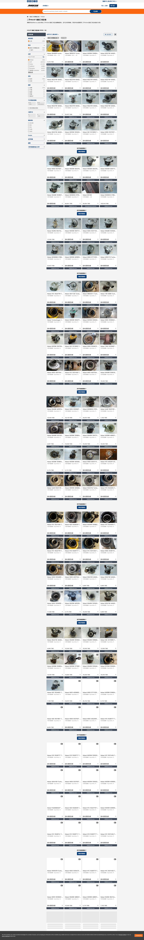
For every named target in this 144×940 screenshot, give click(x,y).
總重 (29, 143)
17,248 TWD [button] (50, 612)
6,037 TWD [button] (50, 444)
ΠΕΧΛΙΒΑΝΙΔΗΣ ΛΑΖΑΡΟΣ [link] (90, 206)
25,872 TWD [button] (68, 114)
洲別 (29, 76)
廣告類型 (30, 38)
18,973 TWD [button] (68, 701)
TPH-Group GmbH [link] (73, 64)
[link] (55, 46)
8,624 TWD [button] (50, 727)
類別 (29, 45)
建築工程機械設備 (34, 16)
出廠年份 (30, 112)
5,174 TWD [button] (50, 470)
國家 (29, 85)
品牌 (29, 54)
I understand (139, 935)
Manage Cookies (122, 934)
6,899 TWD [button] (86, 585)
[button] (36, 34)
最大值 (38, 102)
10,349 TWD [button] (104, 381)
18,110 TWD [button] (68, 417)
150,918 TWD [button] (105, 203)
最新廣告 (30, 120)
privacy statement (6, 936)
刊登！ (114, 6)
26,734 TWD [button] (86, 701)
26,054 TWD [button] (86, 203)
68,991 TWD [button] (68, 203)
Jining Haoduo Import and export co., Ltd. (56, 64)
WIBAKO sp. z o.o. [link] (91, 64)
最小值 (29, 102)
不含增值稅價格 (32, 100)
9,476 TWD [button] (50, 62)
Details (30, 135)
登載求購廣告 (81, 151)
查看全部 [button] (30, 72)
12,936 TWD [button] (50, 239)
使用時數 (30, 139)
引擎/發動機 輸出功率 (34, 147)
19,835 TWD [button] (68, 675)
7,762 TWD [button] (104, 417)
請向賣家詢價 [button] (69, 62)
